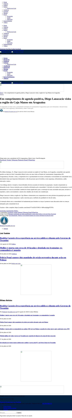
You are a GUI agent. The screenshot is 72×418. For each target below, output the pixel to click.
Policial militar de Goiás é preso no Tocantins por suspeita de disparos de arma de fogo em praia (27, 336)
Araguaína (3, 211)
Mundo (6, 13)
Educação (9, 19)
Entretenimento (8, 21)
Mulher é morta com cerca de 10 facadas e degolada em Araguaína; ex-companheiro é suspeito (27, 315)
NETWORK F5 (47, 403)
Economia (10, 16)
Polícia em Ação (11, 8)
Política (6, 5)
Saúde (8, 18)
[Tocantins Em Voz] (11, 52)
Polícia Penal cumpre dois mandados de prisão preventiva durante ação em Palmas (24, 322)
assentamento (10, 211)
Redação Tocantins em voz (11, 111)
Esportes (6, 11)
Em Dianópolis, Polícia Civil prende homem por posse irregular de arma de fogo (31, 215)
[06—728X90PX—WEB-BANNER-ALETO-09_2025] (32, 91)
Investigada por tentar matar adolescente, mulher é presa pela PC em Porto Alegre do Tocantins (28, 342)
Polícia (5, 7)
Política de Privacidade (10, 408)
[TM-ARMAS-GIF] (36, 294)
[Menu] (0, 55)
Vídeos (5, 22)
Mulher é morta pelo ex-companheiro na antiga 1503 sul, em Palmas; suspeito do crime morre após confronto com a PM (34, 329)
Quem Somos (7, 406)
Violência (6, 10)
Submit (19, 412)
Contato (6, 409)
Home (5, 2)
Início (1, 93)
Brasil (5, 14)
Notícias (6, 3)
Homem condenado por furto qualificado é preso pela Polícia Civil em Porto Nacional (32, 214)
